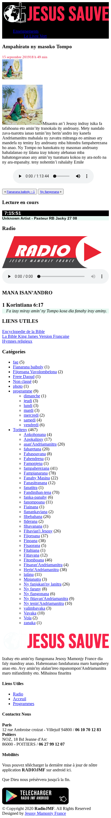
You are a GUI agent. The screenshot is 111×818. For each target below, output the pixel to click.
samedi (30, 420)
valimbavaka (34, 608)
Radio (18, 694)
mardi (28, 410)
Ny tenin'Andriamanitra (44, 603)
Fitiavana (31, 555)
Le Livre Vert (35, 36)
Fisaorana (32, 545)
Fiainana (31, 507)
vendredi (31, 425)
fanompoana (34, 502)
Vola (28, 618)
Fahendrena (34, 458)
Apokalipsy (33, 439)
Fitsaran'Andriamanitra (43, 564)
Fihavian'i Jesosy (38, 531)
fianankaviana (35, 511)
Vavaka (30, 613)
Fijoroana (32, 536)
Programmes (23, 703)
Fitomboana (34, 560)
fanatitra (30, 487)
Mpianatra (32, 579)
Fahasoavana (35, 453)
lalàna (29, 574)
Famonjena (33, 463)
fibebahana (33, 516)
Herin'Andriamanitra (41, 569)
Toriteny (20, 429)
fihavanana (33, 526)
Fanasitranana (35, 482)
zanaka (30, 622)
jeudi (28, 400)
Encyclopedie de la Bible (23, 331)
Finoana (30, 540)
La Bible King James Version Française (35, 336)
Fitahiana (31, 550)
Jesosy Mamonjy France (45, 813)
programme (22, 391)
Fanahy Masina (37, 478)
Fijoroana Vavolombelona (35, 371)
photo (18, 386)
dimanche (32, 396)
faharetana (32, 449)
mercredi (31, 415)
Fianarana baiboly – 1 (21, 191)
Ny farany (32, 589)
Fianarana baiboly (28, 367)
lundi (28, 405)
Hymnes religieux (17, 341)
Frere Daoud (23, 376)
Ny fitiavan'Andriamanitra (46, 598)
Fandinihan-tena (37, 492)
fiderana (30, 521)
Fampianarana (36, 473)
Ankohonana (35, 434)
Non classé (22, 381)
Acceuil (19, 699)
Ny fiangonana (49, 191)
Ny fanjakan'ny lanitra (42, 584)
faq (15, 362)
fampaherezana (36, 468)
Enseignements (26, 31)
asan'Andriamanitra (40, 444)
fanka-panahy (35, 497)
